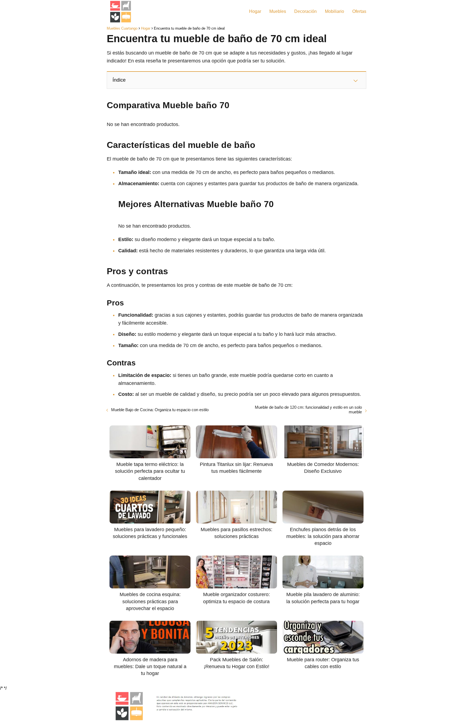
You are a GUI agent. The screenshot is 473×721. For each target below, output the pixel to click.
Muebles (277, 11)
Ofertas (359, 11)
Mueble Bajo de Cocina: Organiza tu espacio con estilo (160, 409)
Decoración (305, 11)
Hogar (255, 11)
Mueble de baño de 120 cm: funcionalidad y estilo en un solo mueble (308, 409)
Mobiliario (334, 11)
